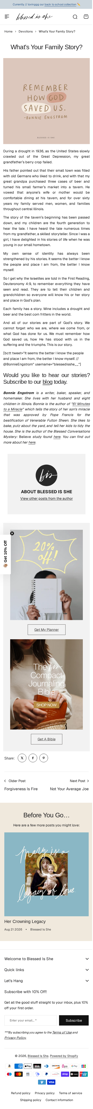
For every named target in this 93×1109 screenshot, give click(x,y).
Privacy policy (43, 1093)
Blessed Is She (36, 1056)
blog (47, 382)
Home (8, 31)
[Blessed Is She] (34, 17)
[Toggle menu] (7, 16)
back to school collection (60, 4)
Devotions (26, 31)
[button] (5, 554)
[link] (22, 758)
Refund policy (19, 1093)
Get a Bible (47, 739)
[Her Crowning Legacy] (46, 874)
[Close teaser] (12, 533)
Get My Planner (46, 629)
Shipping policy (29, 1100)
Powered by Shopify (62, 1056)
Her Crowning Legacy (25, 921)
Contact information (57, 1100)
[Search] (75, 16)
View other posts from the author (46, 498)
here (56, 436)
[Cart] (86, 16)
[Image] (46, 575)
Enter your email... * (23, 1020)
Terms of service (68, 1093)
